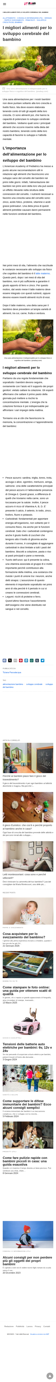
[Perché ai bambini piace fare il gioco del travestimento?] (28, 758)
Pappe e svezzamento (14, 20)
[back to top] (49, 1376)
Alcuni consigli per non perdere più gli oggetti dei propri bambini (27, 1261)
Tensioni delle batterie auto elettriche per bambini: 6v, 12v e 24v (27, 1047)
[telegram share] (42, 660)
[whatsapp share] (31, 660)
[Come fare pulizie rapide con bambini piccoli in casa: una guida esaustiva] (28, 1135)
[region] (28, 240)
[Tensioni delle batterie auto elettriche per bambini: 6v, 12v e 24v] (28, 1021)
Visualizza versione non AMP (39, 1334)
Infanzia (48, 18)
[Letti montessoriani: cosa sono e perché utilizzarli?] (28, 856)
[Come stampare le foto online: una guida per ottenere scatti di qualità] (28, 964)
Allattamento (9, 18)
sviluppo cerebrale (34, 684)
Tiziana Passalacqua (12, 672)
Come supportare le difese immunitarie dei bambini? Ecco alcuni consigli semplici (27, 1104)
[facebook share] (4, 660)
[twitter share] (10, 660)
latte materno (42, 273)
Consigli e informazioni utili (30, 18)
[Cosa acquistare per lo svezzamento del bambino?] (28, 911)
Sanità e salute (10, 1095)
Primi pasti (30, 20)
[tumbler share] (37, 660)
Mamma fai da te (10, 981)
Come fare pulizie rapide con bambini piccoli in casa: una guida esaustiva (25, 1161)
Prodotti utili (9, 1151)
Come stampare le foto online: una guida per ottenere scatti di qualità (27, 990)
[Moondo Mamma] (30, 4)
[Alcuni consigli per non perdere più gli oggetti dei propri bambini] (28, 1234)
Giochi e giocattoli (12, 1038)
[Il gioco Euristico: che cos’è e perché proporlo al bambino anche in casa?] (28, 807)
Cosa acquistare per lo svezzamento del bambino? (24, 935)
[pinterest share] (21, 660)
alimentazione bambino (13, 684)
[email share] (15, 660)
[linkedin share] (26, 660)
